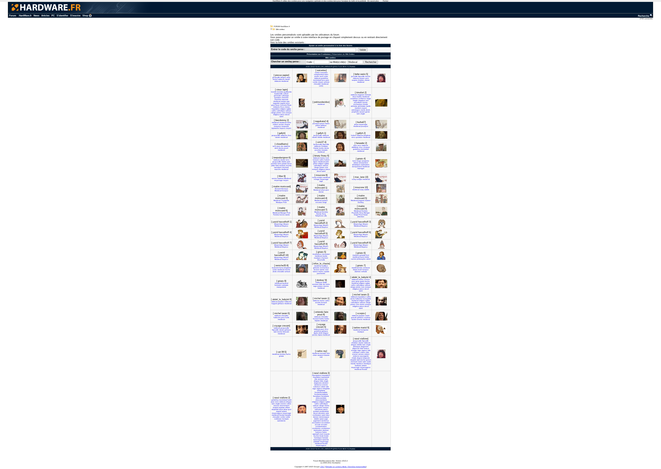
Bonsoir (278, 189)
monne (326, 286)
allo (325, 216)
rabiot (368, 259)
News (36, 15)
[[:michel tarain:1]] (340, 301)
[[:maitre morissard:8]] (381, 211)
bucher (316, 436)
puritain (316, 411)
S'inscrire (75, 15)
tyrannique (317, 440)
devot (287, 114)
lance (289, 164)
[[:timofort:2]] (381, 103)
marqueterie (281, 287)
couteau (367, 317)
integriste (326, 388)
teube (321, 148)
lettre (367, 257)
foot (367, 255)
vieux (354, 97)
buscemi (275, 268)
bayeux (282, 128)
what (323, 190)
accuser (324, 424)
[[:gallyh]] (302, 135)
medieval (284, 81)
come (274, 270)
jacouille (354, 76)
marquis (356, 255)
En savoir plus (373, 1)
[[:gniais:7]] (381, 268)
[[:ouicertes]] (340, 78)
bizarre (326, 355)
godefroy (324, 78)
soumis (288, 165)
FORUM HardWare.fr (282, 26)
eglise (288, 109)
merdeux (359, 364)
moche (367, 76)
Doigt (356, 215)
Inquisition (276, 109)
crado (367, 316)
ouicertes (323, 72)
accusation (325, 423)
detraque (356, 346)
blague (325, 333)
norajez (319, 177)
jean (327, 80)
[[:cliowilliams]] (302, 147)
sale (364, 362)
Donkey (361, 202)
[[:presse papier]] (302, 78)
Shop (85, 15)
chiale (354, 358)
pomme (274, 164)
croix (327, 158)
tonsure (316, 160)
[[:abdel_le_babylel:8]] (302, 301)
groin (358, 281)
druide (365, 104)
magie (355, 100)
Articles (45, 15)
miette (283, 162)
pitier (273, 165)
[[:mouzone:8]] (340, 178)
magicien (361, 95)
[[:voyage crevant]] (302, 329)
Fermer (385, 1)
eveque (289, 113)
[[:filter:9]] (302, 178)
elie (315, 379)
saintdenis (281, 421)
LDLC (322, 467)
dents (281, 148)
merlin (368, 106)
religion (283, 109)
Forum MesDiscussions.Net (324, 461)
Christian (324, 146)
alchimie (354, 106)
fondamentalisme (321, 394)
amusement (363, 163)
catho (274, 111)
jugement (317, 421)
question (277, 97)
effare (287, 407)
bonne (282, 215)
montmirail (317, 80)
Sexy (324, 214)
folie (361, 348)
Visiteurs (318, 282)
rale (369, 350)
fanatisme (325, 396)
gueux (368, 360)
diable (316, 419)
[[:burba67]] (381, 124)
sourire (318, 302)
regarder (276, 103)
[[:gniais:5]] (340, 255)
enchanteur (358, 104)
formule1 (278, 285)
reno (323, 80)
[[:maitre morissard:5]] (381, 198)
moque (287, 124)
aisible (366, 190)
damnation (318, 430)
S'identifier (62, 15)
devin (368, 110)
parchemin (321, 273)
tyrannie (325, 440)
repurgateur (316, 375)
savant (362, 112)
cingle (362, 114)
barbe (359, 97)
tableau (324, 125)
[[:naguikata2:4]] (340, 124)
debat (356, 163)
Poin (285, 202)
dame (287, 215)
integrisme (321, 390)
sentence (325, 421)
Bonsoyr (284, 189)
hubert (353, 135)
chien (315, 355)
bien (326, 74)
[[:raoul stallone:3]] (340, 409)
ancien (281, 124)
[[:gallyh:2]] (381, 135)
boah (360, 270)
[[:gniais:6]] (381, 255)
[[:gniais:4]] (381, 163)
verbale (364, 271)
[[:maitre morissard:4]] (340, 198)
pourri (286, 148)
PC (53, 15)
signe (315, 162)
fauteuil (285, 283)
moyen (320, 82)
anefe (316, 76)
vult (321, 357)
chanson (324, 258)
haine (324, 432)
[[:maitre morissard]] (302, 188)
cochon (367, 279)
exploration (365, 165)
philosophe (361, 259)
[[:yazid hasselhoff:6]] (381, 234)
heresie (325, 438)
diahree (358, 271)
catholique (281, 111)
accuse (318, 424)
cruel (321, 434)
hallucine (288, 302)
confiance (362, 98)
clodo (360, 362)
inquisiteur (362, 297)
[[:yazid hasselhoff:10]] (302, 255)
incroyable (367, 299)
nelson (275, 124)
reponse (285, 99)
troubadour (317, 254)
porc (353, 281)
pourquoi (316, 123)
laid (275, 332)
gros (273, 105)
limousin (286, 332)
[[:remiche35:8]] (302, 268)
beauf (275, 79)
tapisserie (275, 128)
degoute (366, 358)
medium (358, 108)
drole (275, 271)
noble (288, 417)
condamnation (321, 426)
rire (282, 146)
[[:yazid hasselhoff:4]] (302, 234)
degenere (365, 346)
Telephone (319, 216)
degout (360, 358)
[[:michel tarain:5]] (302, 316)
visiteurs (281, 79)
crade (368, 362)
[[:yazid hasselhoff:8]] (340, 244)
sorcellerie (358, 102)
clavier (287, 79)
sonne (274, 178)
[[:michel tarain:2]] (381, 301)
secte (352, 299)
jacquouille (276, 135)
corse (326, 76)
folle (320, 284)
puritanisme (324, 411)
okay (288, 77)
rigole (316, 333)
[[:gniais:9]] (302, 284)
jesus (322, 123)
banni (362, 257)
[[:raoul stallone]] (381, 354)
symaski (362, 255)
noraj (314, 177)
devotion (321, 413)
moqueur (277, 126)
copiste (326, 271)
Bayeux (285, 226)
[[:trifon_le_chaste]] (340, 268)
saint (281, 116)
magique (361, 100)
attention (360, 217)
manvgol (360, 168)
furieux (366, 348)
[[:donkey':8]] (340, 284)
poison (320, 286)
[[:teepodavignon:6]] (302, 163)
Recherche (644, 16)
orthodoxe (319, 409)
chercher (285, 97)
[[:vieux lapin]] (302, 103)
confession (317, 415)
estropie (285, 285)
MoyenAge (278, 224)
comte (315, 82)
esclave (282, 165)
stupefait (275, 409)
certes (317, 72)
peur (283, 317)
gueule (354, 317)
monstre (323, 353)
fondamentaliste (321, 392)
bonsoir (324, 302)
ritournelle (321, 260)
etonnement (284, 406)
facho (288, 354)
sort (367, 100)
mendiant (277, 167)
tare (358, 114)
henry (281, 268)
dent (276, 148)
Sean (277, 105)
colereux (316, 387)
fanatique (317, 396)
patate (284, 164)
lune (354, 161)
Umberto (276, 107)
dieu (327, 415)
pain (288, 162)
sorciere (315, 284)
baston (368, 200)
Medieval (287, 178)
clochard (285, 167)
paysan (281, 302)
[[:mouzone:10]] (381, 188)
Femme (276, 215)
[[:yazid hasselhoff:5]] (340, 234)
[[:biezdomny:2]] (302, 124)
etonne (276, 406)
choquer (366, 147)
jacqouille (276, 77)
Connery (283, 105)
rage (321, 181)
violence (356, 356)
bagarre (361, 200)
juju (288, 101)
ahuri (281, 409)
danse (321, 192)
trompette (364, 330)
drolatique (356, 165)
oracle (362, 110)
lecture (316, 270)
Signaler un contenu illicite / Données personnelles (346, 467)
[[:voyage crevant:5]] (340, 329)
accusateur (316, 423)
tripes (320, 335)
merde (353, 364)
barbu (326, 319)
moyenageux (365, 367)
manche (277, 169)
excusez (319, 202)
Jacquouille (317, 144)
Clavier (316, 148)
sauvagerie (364, 356)
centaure (366, 268)
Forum (12, 15)
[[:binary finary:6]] (340, 163)
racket (354, 319)
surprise (282, 407)
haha (289, 122)
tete (360, 268)
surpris (354, 80)
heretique (318, 438)
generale (277, 96)
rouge (358, 161)
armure (326, 82)
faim (277, 165)
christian (361, 80)
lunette (274, 92)
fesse (365, 215)
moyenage (363, 124)
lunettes (280, 92)
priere (318, 125)
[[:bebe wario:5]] (381, 78)
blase (355, 270)
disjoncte (355, 348)
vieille (325, 282)
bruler (326, 436)
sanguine (365, 161)
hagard (274, 303)
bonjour (285, 191)
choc (289, 135)
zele (327, 413)
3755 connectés (646, 19)
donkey (283, 354)
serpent (321, 355)
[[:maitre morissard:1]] (340, 188)
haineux (318, 432)
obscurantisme (321, 400)
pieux (282, 114)
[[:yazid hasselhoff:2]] (340, 223)
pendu (314, 335)
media (324, 256)
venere (361, 354)
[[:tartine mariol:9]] (381, 329)
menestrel (326, 254)
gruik (362, 281)
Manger (283, 213)
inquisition (317, 377)
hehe (328, 284)
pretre (278, 113)
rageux (364, 350)
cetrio (321, 86)
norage (316, 179)
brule (322, 436)
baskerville (278, 94)
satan (321, 419)
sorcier (365, 102)
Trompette (285, 200)
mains (327, 123)
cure (283, 113)
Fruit (288, 213)
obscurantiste (321, 398)
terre (279, 164)
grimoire (316, 268)
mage (368, 98)
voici (326, 270)
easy (362, 190)
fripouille (361, 76)
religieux (276, 114)
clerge (273, 113)
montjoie (285, 419)
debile (320, 137)
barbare (358, 365)
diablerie (355, 147)
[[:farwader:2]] (381, 147)
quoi (367, 78)
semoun (321, 379)
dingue (283, 77)
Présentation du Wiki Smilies (343, 54)
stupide (353, 360)
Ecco (282, 107)
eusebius (354, 98)
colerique (356, 352)
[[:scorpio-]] (381, 316)
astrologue (356, 110)
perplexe (367, 135)
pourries (318, 150)
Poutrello (355, 213)
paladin (316, 441)
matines (280, 178)
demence (318, 385)
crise (367, 352)
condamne (316, 428)
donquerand (357, 166)
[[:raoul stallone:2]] (302, 409)
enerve (359, 319)
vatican (288, 111)
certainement (319, 74)
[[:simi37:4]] (340, 147)
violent (366, 354)
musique (317, 258)
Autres (352, 66)
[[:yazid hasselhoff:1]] (302, 223)
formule (368, 95)
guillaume (288, 92)
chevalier (317, 84)
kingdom (287, 268)
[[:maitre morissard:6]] (302, 211)
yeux (288, 103)
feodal (364, 369)
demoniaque (324, 417)
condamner (325, 428)
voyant (364, 108)
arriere (364, 365)
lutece (315, 271)
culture (285, 94)
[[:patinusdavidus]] (340, 103)
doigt (325, 202)
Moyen (286, 224)
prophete (355, 112)
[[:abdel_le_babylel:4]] (381, 284)
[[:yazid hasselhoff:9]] (381, 244)
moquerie (285, 126)
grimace (281, 303)
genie (367, 112)
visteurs (356, 78)
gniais (281, 356)
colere (362, 352)
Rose (289, 105)
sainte (322, 270)
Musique (279, 202)
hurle (287, 317)
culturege (285, 96)
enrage (354, 350)
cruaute (327, 434)
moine (287, 107)
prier (327, 162)
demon (316, 417)
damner (326, 430)
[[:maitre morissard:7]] (340, 211)
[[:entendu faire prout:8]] (340, 316)
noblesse (277, 419)
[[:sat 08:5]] (302, 354)
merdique (367, 364)
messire (325, 150)
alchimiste (361, 106)
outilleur (325, 266)
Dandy (318, 214)
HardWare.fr (25, 15)
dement (325, 383)
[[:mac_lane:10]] (381, 178)
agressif (316, 434)
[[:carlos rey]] (340, 354)
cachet (353, 259)
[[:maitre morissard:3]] (302, 198)
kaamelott (325, 377)
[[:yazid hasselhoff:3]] (381, 223)
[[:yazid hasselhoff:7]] (302, 244)
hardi (289, 400)
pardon (325, 200)
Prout (361, 215)
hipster (317, 321)
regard (282, 103)
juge (326, 419)
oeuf (321, 76)
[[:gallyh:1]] (340, 135)
